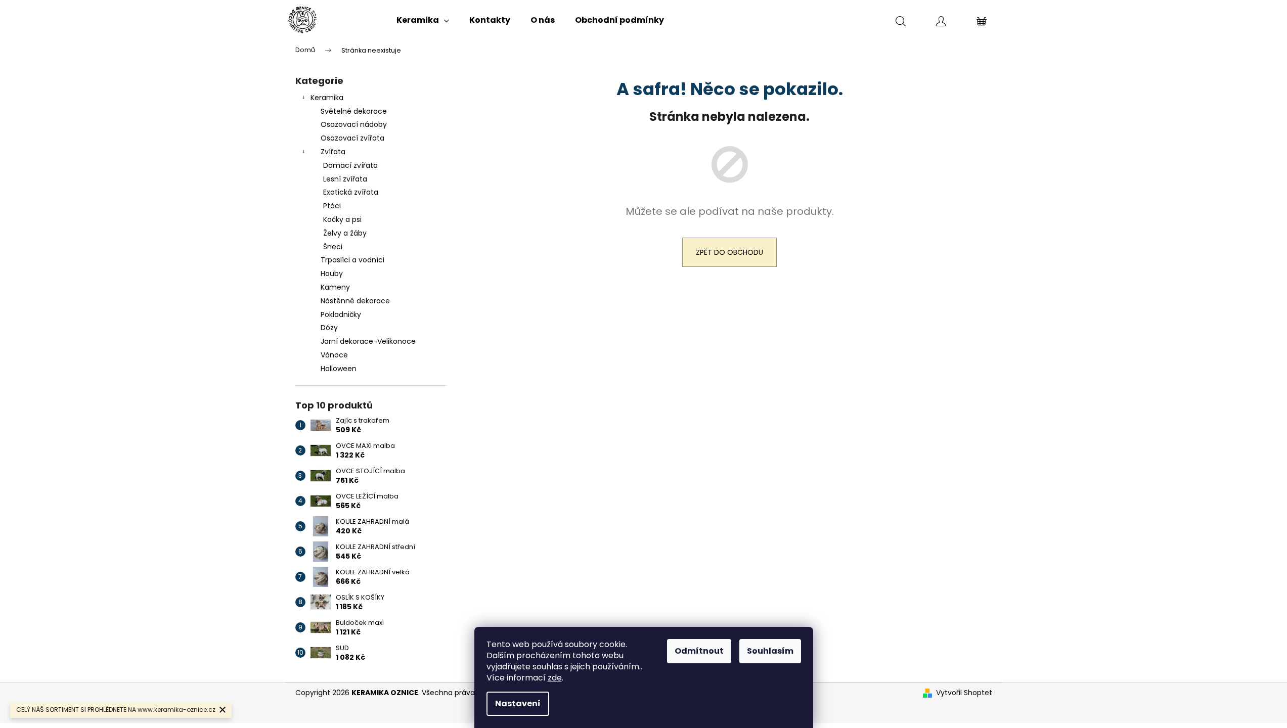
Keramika (326, 98)
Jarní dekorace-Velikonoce (368, 341)
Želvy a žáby (345, 233)
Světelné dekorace (354, 111)
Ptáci (332, 206)
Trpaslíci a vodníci (352, 260)
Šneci (332, 247)
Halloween (339, 368)
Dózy (329, 328)
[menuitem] (422, 20)
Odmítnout (699, 651)
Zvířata (333, 152)
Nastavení (518, 703)
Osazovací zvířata (352, 138)
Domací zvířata (350, 165)
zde (555, 678)
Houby (332, 273)
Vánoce (334, 355)
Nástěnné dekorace (355, 301)
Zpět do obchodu (729, 252)
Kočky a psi (342, 219)
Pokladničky (341, 314)
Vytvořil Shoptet (964, 693)
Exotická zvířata (350, 192)
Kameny (335, 287)
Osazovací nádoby (354, 124)
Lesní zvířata (345, 179)
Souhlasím (770, 651)
